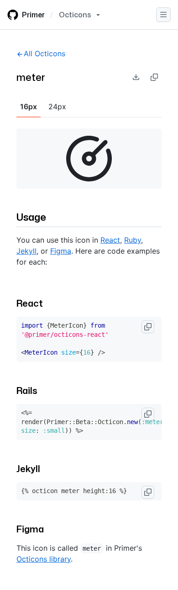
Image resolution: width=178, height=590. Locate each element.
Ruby (132, 240)
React (110, 240)
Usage (31, 217)
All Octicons (44, 53)
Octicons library (43, 558)
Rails (26, 390)
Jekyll (26, 250)
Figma (60, 250)
